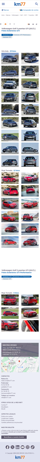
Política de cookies (7, 416)
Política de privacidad (7, 420)
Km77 (20, 4)
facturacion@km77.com (8, 393)
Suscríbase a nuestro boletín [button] (14, 437)
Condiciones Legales (7, 418)
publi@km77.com (6, 387)
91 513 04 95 (13, 354)
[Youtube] (22, 447)
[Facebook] (7, 447)
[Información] (0, 24)
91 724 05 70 (16, 352)
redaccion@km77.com (8, 380)
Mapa (18, 350)
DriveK (3, 409)
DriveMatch (4, 407)
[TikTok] (32, 447)
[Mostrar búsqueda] (36, 4)
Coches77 (4, 405)
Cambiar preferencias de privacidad (11, 422)
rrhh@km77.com (6, 397)
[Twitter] (12, 447)
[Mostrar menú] (3, 4)
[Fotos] (5, 24)
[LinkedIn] (17, 447)
